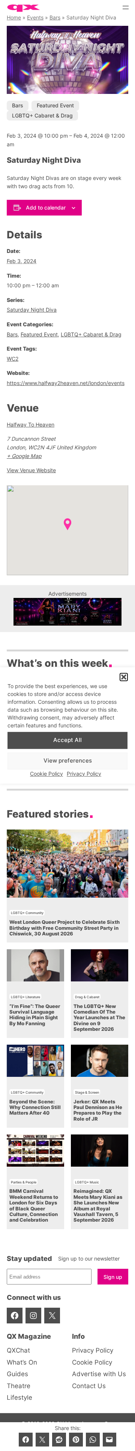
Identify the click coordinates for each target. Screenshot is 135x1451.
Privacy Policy (84, 773)
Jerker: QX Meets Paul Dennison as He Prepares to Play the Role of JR (98, 1110)
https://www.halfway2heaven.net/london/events (65, 383)
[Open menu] (125, 7)
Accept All (67, 740)
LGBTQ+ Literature (25, 997)
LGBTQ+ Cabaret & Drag (42, 115)
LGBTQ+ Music (87, 1182)
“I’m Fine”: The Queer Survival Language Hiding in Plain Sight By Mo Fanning (34, 1015)
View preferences (68, 760)
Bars (55, 17)
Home (14, 17)
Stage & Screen (87, 1092)
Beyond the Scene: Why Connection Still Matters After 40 (35, 1107)
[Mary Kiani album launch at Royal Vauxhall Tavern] (68, 623)
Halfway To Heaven (30, 424)
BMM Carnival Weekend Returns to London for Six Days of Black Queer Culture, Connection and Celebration (33, 1205)
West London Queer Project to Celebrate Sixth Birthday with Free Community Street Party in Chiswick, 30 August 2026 (64, 928)
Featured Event (55, 105)
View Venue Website (31, 470)
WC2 (12, 358)
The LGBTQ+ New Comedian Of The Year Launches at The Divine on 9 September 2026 (99, 1018)
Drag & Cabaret (87, 997)
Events (35, 17)
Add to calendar (46, 207)
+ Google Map (24, 456)
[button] (124, 677)
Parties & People (23, 1182)
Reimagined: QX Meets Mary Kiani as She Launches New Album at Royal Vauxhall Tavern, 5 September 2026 (98, 1205)
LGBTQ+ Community (27, 913)
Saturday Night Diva (32, 309)
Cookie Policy (46, 773)
